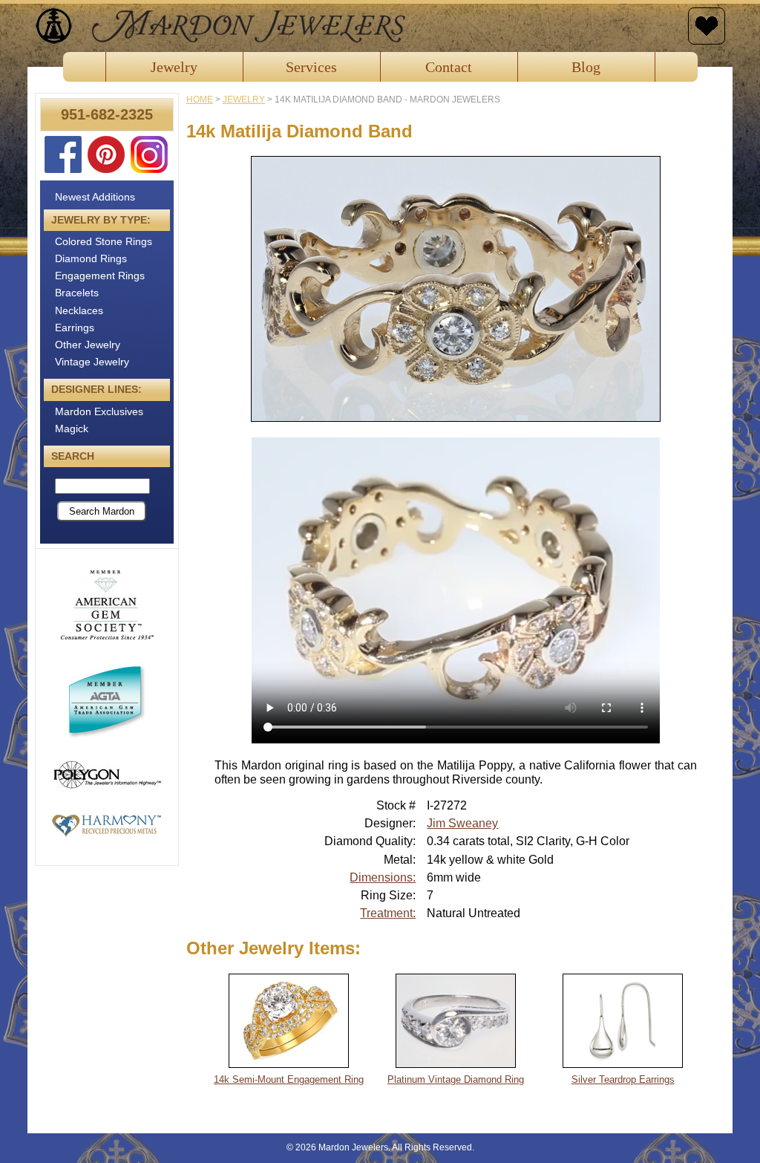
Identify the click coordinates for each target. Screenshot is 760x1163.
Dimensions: (383, 877)
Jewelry (174, 67)
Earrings (74, 327)
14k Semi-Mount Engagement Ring (289, 1079)
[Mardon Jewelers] (358, 26)
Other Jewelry (87, 345)
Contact (448, 67)
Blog (585, 67)
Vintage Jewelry (92, 362)
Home (199, 99)
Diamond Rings (91, 258)
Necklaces (79, 310)
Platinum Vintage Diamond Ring (455, 1079)
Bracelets (77, 293)
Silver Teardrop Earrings (623, 1079)
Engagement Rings (100, 275)
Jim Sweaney (462, 823)
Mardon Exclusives (99, 411)
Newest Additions (95, 197)
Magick (71, 428)
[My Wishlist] (706, 26)
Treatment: (388, 913)
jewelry (244, 99)
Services (311, 67)
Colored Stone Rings (103, 241)
